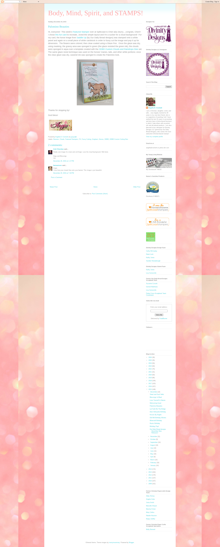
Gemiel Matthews (152, 287)
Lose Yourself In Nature (157, 400)
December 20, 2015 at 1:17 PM (63, 161)
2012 (150, 475)
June (152, 451)
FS (80, 139)
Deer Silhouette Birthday (158, 412)
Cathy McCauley (151, 251)
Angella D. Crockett (155, 108)
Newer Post (54, 187)
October (153, 439)
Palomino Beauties (156, 406)
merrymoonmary (114, 542)
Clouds (62, 139)
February (153, 462)
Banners (56, 139)
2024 (150, 363)
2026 (150, 357)
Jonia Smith (150, 502)
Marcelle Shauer (151, 506)
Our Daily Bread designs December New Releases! (158, 431)
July (152, 448)
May (152, 454)
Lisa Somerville (151, 273)
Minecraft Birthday (156, 420)
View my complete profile (154, 136)
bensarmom (57, 165)
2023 (150, 366)
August (152, 445)
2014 (150, 469)
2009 (150, 484)
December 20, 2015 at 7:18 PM (63, 173)
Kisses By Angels (156, 415)
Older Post (136, 187)
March (152, 460)
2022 (150, 369)
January (153, 465)
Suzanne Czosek (151, 283)
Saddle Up (81, 37)
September (154, 442)
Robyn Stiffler (150, 519)
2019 (150, 377)
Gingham (95, 139)
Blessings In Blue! (156, 397)
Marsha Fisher (151, 509)
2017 (150, 383)
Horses (101, 139)
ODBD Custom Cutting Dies (119, 139)
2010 (150, 481)
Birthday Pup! (154, 426)
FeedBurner (163, 318)
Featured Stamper (81, 32)
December (154, 392)
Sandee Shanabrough (153, 261)
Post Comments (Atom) (100, 194)
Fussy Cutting (86, 139)
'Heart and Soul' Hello (157, 394)
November (154, 436)
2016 (150, 386)
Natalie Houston (151, 515)
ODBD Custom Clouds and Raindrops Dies (118, 49)
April (152, 457)
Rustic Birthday (155, 423)
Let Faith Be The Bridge (158, 409)
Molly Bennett (150, 529)
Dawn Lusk (149, 254)
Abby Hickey (150, 496)
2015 (150, 389)
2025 (150, 360)
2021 (150, 372)
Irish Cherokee (58, 149)
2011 (150, 478)
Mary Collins (150, 512)
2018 (150, 380)
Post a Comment (56, 177)
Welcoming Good (155, 403)
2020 (150, 375)
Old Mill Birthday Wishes (158, 418)
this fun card (61, 35)
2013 (150, 472)
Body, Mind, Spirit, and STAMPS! (95, 13)
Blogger (131, 542)
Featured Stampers (71, 139)
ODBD (106, 139)
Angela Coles (150, 499)
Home (95, 187)
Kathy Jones (150, 257)
